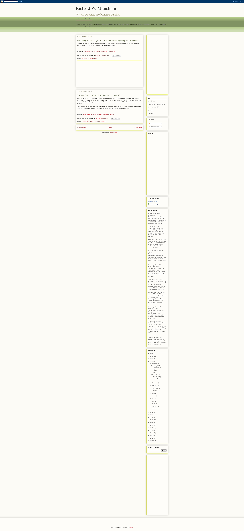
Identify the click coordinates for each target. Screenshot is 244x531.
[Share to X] (116, 56)
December (155, 363)
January (154, 409)
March (154, 403)
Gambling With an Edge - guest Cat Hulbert (155, 265)
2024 (151, 358)
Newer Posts (81, 128)
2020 (151, 417)
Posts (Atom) (113, 132)
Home (79, 18)
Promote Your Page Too (153, 204)
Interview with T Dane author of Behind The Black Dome (156, 293)
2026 (151, 353)
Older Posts (138, 128)
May (153, 398)
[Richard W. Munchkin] (148, 203)
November (155, 383)
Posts (152, 123)
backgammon (152, 107)
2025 (151, 356)
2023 (151, 361)
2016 (151, 427)
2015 (151, 430)
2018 (151, 422)
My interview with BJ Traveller (157, 239)
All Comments (154, 126)
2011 (151, 440)
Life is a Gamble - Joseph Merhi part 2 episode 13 (98, 95)
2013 (151, 435)
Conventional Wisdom (154, 335)
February (155, 406)
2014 (151, 433)
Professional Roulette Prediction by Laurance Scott (156, 322)
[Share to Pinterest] (120, 56)
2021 (151, 414)
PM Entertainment (92, 121)
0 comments (105, 55)
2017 (151, 425)
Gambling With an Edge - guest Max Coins (155, 307)
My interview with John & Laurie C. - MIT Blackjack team (157, 280)
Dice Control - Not (153, 226)
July (153, 393)
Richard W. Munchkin (96, 8)
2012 (151, 438)
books (150, 110)
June (153, 396)
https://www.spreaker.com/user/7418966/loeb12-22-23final (99, 51)
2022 (151, 412)
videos (150, 113)
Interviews (151, 101)
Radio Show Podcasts (154, 104)
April (153, 401)
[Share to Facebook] (118, 56)
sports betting (93, 58)
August (154, 390)
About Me (87, 18)
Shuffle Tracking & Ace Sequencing (154, 214)
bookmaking (85, 58)
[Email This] (113, 56)
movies (84, 121)
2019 (151, 420)
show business (101, 121)
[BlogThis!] (114, 56)
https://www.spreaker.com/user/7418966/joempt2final (98, 114)
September (155, 388)
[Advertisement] (109, 74)
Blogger (131, 527)
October (154, 385)
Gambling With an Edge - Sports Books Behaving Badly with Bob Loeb (107, 40)
